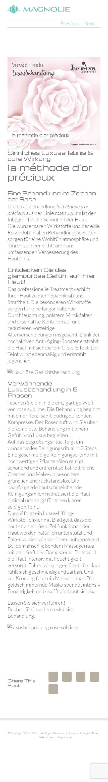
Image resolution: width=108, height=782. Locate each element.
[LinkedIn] (81, 676)
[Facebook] (53, 676)
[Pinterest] (53, 689)
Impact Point (91, 733)
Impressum (65, 737)
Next (89, 23)
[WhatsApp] (94, 676)
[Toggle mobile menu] (98, 8)
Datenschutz (46, 737)
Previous (70, 23)
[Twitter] (67, 676)
